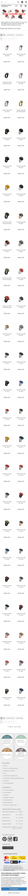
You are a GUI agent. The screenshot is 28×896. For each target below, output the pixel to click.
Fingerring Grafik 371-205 (21, 390)
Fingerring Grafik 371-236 (7, 530)
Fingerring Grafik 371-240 (21, 558)
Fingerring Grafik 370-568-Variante (7, 306)
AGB (4, 773)
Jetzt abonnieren (7, 848)
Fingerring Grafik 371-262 (21, 670)
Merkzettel (6, 795)
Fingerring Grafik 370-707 (7, 334)
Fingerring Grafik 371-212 (7, 474)
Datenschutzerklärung (6, 886)
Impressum (6, 780)
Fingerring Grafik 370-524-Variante (7, 222)
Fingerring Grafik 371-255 (21, 642)
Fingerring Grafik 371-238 (7, 558)
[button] (1, 35)
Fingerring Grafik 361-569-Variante (21, 110)
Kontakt (5, 765)
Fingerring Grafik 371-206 (7, 418)
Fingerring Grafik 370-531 (7, 250)
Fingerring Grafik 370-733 (21, 334)
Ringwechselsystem (8, 802)
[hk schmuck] (3, 2)
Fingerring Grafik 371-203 (7, 390)
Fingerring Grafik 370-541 (21, 250)
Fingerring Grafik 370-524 (21, 194)
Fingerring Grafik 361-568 (21, 82)
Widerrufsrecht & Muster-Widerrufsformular (14, 778)
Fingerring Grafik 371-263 (7, 698)
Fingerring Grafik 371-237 (21, 530)
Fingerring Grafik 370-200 (7, 138)
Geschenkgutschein (8, 800)
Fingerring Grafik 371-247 (21, 586)
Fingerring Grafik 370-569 (21, 306)
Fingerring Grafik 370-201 (21, 138)
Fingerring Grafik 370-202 (7, 166)
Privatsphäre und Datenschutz (11, 775)
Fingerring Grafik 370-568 (21, 278)
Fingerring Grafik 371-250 (21, 614)
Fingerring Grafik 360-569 (21, 54)
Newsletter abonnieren (9, 797)
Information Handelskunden (10, 805)
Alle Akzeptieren (14, 889)
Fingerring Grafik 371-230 (7, 502)
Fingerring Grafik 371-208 (21, 418)
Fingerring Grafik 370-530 (21, 222)
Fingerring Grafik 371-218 (21, 474)
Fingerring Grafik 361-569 (7, 110)
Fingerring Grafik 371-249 (7, 614)
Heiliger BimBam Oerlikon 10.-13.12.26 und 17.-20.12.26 (13, 827)
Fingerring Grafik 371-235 (21, 502)
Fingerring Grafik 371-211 (21, 446)
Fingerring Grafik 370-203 (21, 166)
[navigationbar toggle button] (26, 2)
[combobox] (10, 35)
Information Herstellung (9, 770)
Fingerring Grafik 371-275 (21, 698)
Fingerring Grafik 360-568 (7, 54)
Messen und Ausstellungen (11, 809)
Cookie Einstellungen (8, 783)
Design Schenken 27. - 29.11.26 (12, 824)
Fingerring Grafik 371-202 (21, 362)
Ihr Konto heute (7, 792)
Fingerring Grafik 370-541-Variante (7, 278)
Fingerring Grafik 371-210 (7, 446)
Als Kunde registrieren (9, 790)
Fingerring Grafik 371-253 (7, 642)
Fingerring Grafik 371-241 (7, 586)
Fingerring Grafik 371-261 (7, 670)
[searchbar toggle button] (18, 2)
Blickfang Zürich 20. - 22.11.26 (12, 820)
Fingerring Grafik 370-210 (7, 194)
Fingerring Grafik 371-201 (7, 362)
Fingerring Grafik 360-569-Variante (7, 82)
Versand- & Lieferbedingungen (11, 768)
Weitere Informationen (14, 893)
